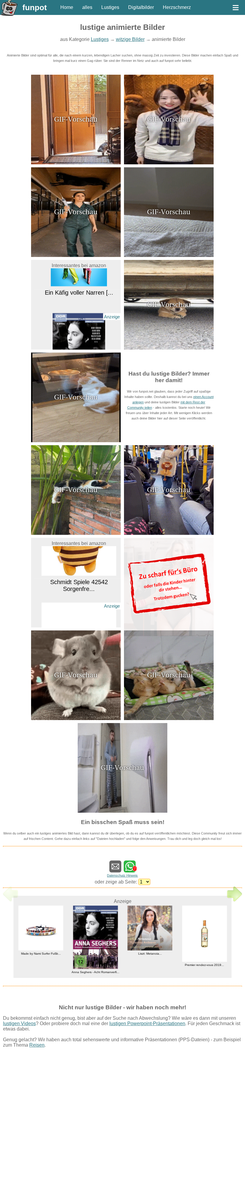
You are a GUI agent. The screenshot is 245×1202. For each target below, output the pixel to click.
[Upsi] (169, 255)
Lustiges (110, 7)
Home (66, 7)
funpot (34, 7)
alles (87, 7)
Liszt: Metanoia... (150, 953)
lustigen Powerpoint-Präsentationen (147, 1023)
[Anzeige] (79, 345)
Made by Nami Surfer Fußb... (41, 953)
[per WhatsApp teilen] (129, 869)
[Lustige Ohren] (76, 718)
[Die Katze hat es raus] (76, 162)
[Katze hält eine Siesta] (76, 533)
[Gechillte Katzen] (169, 718)
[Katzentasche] (169, 533)
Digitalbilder (141, 7)
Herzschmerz (177, 7)
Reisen (37, 1045)
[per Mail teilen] (115, 869)
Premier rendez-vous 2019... (204, 965)
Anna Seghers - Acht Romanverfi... (95, 972)
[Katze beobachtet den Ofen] (76, 440)
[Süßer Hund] (169, 347)
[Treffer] (122, 811)
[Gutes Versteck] (76, 255)
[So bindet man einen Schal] (169, 162)
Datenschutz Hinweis (122, 875)
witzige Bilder (130, 39)
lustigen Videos (19, 1023)
